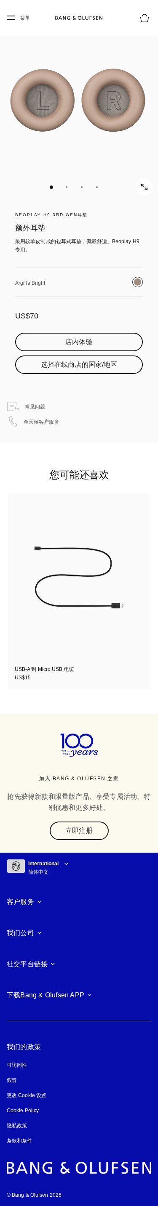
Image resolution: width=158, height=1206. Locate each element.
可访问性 (17, 1065)
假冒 (15, 1080)
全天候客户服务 (41, 422)
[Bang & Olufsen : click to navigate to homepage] (79, 18)
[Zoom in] (144, 187)
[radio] (137, 282)
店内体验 (78, 341)
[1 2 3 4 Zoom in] (79, 108)
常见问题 (35, 407)
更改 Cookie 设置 (26, 1095)
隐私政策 (17, 1126)
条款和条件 (19, 1141)
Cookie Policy (23, 1110)
